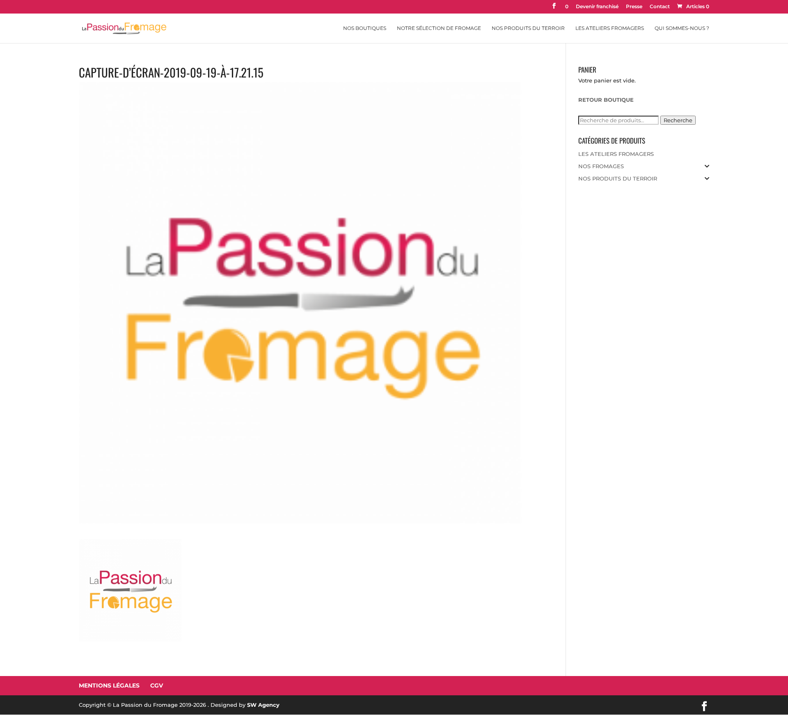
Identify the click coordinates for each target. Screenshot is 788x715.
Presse (634, 6)
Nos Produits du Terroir (528, 28)
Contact (660, 6)
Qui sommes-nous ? (682, 28)
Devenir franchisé (597, 6)
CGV (156, 685)
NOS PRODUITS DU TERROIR (617, 178)
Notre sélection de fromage (439, 28)
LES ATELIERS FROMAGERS (616, 154)
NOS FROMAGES (601, 166)
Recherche (678, 120)
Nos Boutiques (364, 28)
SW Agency (263, 704)
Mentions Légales (109, 685)
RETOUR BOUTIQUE (606, 99)
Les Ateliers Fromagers (609, 28)
